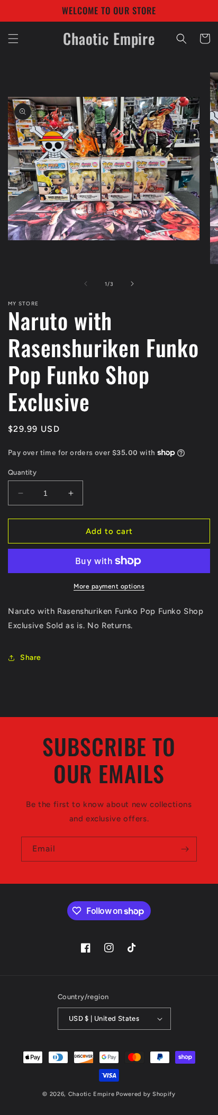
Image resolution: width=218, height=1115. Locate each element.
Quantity (22, 472)
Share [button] (30, 657)
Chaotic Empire (91, 1094)
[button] (13, 38)
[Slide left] (85, 283)
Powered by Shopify (146, 1094)
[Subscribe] (184, 849)
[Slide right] (132, 283)
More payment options (109, 586)
